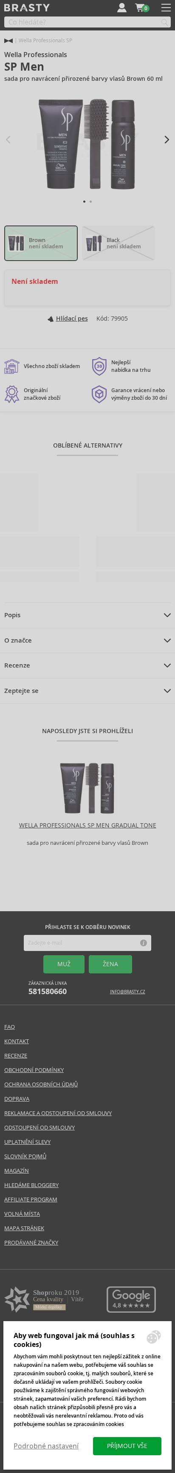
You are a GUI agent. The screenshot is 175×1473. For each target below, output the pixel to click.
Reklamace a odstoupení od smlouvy (58, 1113)
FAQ (9, 1027)
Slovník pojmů (25, 1156)
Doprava (16, 1098)
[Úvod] (8, 40)
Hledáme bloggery (31, 1185)
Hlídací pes (72, 318)
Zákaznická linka (47, 988)
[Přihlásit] (122, 7)
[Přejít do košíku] (139, 7)
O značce (18, 640)
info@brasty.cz (127, 992)
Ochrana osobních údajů (41, 1084)
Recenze (17, 665)
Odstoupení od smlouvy (39, 1127)
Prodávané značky (31, 1242)
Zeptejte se (21, 691)
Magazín (16, 1170)
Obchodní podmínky (34, 1070)
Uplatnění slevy (27, 1142)
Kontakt (16, 1041)
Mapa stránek (24, 1228)
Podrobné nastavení (46, 1446)
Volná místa (22, 1213)
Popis (12, 615)
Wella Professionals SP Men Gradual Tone (87, 825)
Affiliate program (30, 1199)
